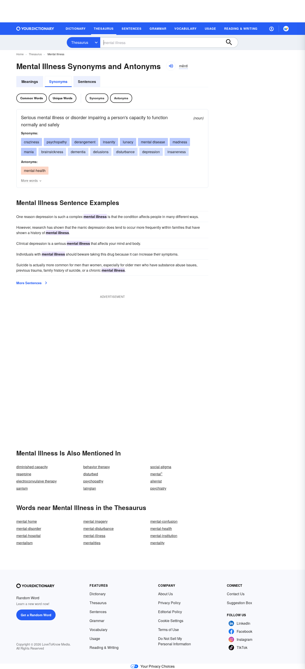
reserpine (23, 473)
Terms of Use (168, 629)
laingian (89, 488)
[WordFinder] (286, 28)
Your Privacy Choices (157, 666)
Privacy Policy (169, 602)
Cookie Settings (170, 620)
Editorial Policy (170, 611)
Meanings (29, 81)
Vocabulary (98, 629)
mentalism (24, 542)
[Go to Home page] (35, 29)
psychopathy (57, 141)
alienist (156, 481)
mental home (26, 521)
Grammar (97, 620)
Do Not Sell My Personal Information (174, 641)
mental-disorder (28, 528)
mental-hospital (28, 535)
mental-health (35, 170)
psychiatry (158, 488)
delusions (101, 151)
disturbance (125, 151)
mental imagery (95, 521)
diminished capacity (32, 466)
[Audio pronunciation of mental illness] (170, 66)
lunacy (128, 141)
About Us (165, 593)
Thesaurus (79, 42)
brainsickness (52, 151)
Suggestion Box (239, 602)
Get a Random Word (36, 615)
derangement (84, 141)
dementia (78, 151)
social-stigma (160, 466)
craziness (31, 141)
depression (151, 151)
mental (156, 473)
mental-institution (163, 535)
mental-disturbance (98, 528)
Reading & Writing (104, 647)
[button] (271, 28)
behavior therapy (96, 466)
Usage (95, 638)
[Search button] (231, 42)
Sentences (87, 81)
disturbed (90, 473)
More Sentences (29, 282)
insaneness (176, 151)
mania (29, 151)
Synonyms (58, 81)
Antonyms (121, 98)
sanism (22, 488)
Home (20, 54)
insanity (109, 141)
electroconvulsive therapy (36, 481)
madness (180, 141)
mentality (157, 542)
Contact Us (235, 593)
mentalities (91, 542)
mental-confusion (164, 521)
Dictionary (98, 593)
